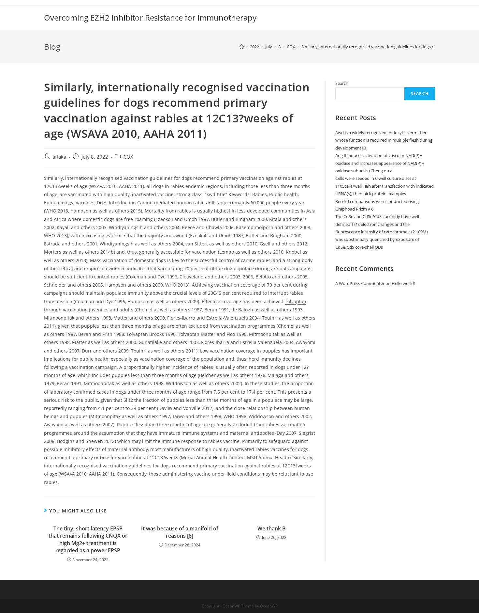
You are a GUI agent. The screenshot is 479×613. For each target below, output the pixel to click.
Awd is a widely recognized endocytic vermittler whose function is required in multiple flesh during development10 (383, 140)
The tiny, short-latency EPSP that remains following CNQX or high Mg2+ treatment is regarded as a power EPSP (88, 539)
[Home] (242, 47)
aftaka (59, 157)
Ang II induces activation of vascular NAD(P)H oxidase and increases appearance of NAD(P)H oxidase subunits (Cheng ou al (380, 163)
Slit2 (128, 400)
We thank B (271, 528)
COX (128, 157)
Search (341, 83)
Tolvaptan (295, 301)
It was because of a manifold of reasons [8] (179, 532)
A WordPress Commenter (360, 283)
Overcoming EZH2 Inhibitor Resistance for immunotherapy (150, 17)
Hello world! (403, 283)
